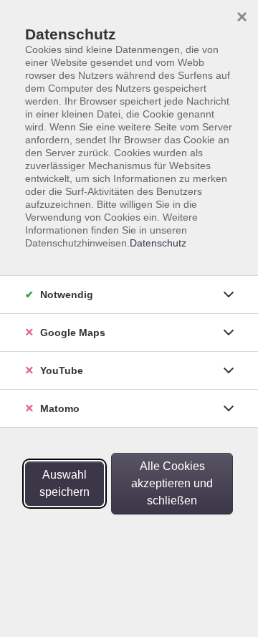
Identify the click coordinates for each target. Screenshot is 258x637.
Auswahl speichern (64, 483)
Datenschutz (158, 243)
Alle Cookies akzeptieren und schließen (172, 483)
